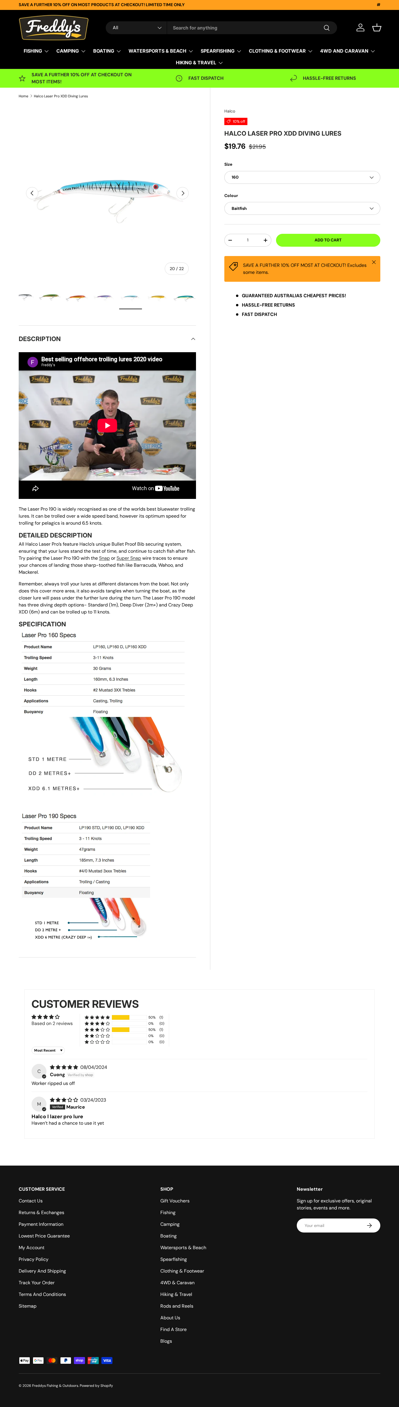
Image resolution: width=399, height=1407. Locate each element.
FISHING (33, 51)
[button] (376, 27)
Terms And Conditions (42, 1294)
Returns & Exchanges (41, 1212)
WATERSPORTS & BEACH (157, 51)
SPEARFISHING (218, 51)
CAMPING (67, 51)
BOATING (103, 51)
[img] (64, 1067)
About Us (170, 1318)
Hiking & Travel (176, 1294)
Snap (104, 558)
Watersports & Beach (183, 1247)
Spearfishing (173, 1259)
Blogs (166, 1341)
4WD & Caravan (177, 1283)
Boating (168, 1236)
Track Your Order (37, 1283)
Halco (229, 111)
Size (228, 164)
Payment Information (41, 1224)
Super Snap (129, 558)
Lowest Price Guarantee (44, 1236)
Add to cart (328, 240)
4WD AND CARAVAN (344, 51)
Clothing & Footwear (182, 1271)
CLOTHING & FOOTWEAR (277, 51)
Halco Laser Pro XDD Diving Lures (61, 96)
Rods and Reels (176, 1306)
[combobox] (221, 27)
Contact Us (31, 1201)
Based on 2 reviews (52, 1023)
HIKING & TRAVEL (196, 62)
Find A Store (173, 1329)
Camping (170, 1224)
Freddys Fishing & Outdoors (55, 1385)
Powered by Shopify (96, 1385)
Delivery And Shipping (42, 1271)
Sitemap (28, 1306)
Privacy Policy (33, 1259)
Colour (231, 195)
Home (23, 96)
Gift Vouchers (175, 1201)
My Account (31, 1247)
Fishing (168, 1212)
